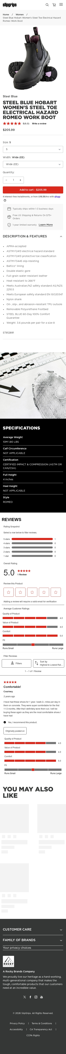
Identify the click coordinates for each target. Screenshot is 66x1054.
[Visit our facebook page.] (30, 998)
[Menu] (61, 4)
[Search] (47, 5)
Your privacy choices (17, 947)
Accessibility (16, 1029)
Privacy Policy (17, 1023)
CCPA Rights (33, 1035)
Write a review (39, 123)
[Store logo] (10, 5)
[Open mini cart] (54, 5)
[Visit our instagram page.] (36, 998)
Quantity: (8, 172)
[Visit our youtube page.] (41, 998)
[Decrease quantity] (6, 180)
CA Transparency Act (41, 1029)
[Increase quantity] (20, 180)
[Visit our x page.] (25, 998)
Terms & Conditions (42, 1023)
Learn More (46, 225)
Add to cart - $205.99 (41, 191)
